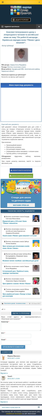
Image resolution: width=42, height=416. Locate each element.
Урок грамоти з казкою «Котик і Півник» (17, 283)
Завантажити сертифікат (21, 175)
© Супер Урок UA (11, 407)
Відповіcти (4, 373)
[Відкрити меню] (39, 26)
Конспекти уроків (9, 303)
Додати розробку (22, 20)
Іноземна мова (20, 303)
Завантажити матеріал (21, 170)
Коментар (5, 322)
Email (3, 339)
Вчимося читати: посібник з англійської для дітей (20, 261)
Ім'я (3, 333)
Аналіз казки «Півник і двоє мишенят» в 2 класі (20, 236)
